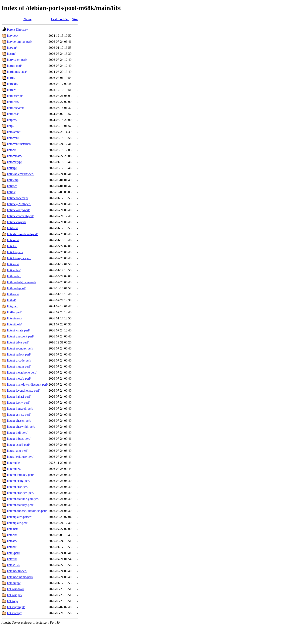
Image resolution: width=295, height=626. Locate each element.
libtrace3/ (13, 113)
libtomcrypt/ (14, 162)
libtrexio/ (12, 83)
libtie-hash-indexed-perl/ (22, 234)
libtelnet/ (12, 529)
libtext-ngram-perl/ (19, 366)
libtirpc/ (12, 186)
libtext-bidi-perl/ (17, 432)
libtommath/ (14, 156)
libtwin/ (12, 47)
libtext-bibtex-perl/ (18, 438)
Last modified (60, 19)
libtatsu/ (12, 559)
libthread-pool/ (16, 288)
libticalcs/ (13, 264)
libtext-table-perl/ (17, 342)
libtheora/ (13, 294)
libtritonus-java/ (17, 71)
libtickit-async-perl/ (19, 258)
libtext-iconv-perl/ (18, 402)
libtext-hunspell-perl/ (20, 408)
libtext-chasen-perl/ (19, 420)
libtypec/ (12, 35)
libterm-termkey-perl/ (20, 474)
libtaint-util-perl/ (17, 571)
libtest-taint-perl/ (17, 450)
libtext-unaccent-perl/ (20, 336)
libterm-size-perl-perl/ (20, 492)
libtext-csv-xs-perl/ (19, 414)
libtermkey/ (14, 468)
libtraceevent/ (15, 107)
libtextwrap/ (14, 318)
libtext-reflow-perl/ (19, 354)
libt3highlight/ (16, 607)
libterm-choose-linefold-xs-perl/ (27, 511)
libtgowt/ (12, 306)
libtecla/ (12, 535)
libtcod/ (11, 547)
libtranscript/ (15, 95)
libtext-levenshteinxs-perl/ (23, 390)
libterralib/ (13, 462)
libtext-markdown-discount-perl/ (27, 384)
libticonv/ (13, 240)
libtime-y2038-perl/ (19, 204)
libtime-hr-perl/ (16, 222)
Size (75, 19)
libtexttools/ (14, 324)
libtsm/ (11, 53)
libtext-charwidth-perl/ (21, 426)
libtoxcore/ (13, 132)
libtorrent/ (13, 138)
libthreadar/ (14, 276)
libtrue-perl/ (14, 65)
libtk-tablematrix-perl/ (20, 174)
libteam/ (12, 541)
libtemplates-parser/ (19, 517)
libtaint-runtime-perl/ (20, 577)
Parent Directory (17, 29)
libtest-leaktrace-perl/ (20, 456)
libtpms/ (12, 120)
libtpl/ (10, 126)
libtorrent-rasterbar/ (19, 144)
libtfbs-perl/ (14, 312)
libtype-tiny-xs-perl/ (19, 41)
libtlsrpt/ (12, 168)
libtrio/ (11, 77)
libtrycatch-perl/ (17, 59)
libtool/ (11, 150)
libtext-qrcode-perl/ (19, 360)
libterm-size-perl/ (17, 486)
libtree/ (11, 89)
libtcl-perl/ (13, 553)
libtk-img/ (13, 180)
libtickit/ (12, 246)
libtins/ (11, 192)
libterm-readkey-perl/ (20, 504)
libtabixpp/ (13, 583)
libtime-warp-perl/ (18, 210)
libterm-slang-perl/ (18, 480)
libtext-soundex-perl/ (20, 348)
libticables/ (13, 270)
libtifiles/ (12, 228)
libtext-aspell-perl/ (18, 444)
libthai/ (11, 300)
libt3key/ (12, 601)
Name (27, 19)
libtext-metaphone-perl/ (21, 372)
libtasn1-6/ (13, 565)
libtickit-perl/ (15, 252)
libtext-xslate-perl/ (18, 330)
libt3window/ (15, 589)
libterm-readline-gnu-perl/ (23, 498)
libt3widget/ (14, 595)
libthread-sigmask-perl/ (21, 282)
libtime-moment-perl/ (20, 216)
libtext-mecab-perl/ (19, 378)
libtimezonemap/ (17, 198)
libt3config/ (14, 613)
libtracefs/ (13, 101)
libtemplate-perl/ (17, 523)
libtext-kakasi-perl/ (19, 396)
